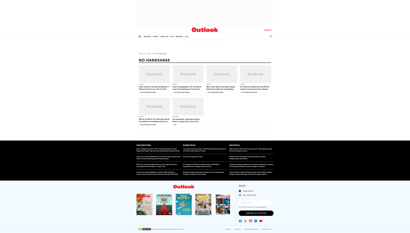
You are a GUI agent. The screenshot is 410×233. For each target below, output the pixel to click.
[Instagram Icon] (250, 221)
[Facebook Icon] (240, 221)
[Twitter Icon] (245, 221)
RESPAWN (179, 36)
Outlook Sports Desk (148, 92)
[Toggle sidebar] (139, 36)
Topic (148, 54)
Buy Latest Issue (249, 195)
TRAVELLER (164, 36)
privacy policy (262, 207)
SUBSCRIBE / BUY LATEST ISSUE (256, 213)
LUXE (186, 36)
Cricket (175, 84)
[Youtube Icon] (261, 221)
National (176, 117)
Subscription (248, 191)
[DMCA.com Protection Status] (144, 229)
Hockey (141, 84)
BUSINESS (147, 36)
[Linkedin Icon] (255, 221)
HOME (141, 54)
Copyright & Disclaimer (251, 229)
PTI (175, 125)
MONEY (155, 36)
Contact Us (237, 229)
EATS (172, 36)
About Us (228, 229)
